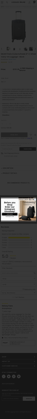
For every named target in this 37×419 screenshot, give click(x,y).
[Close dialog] (35, 199)
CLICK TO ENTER (10, 214)
